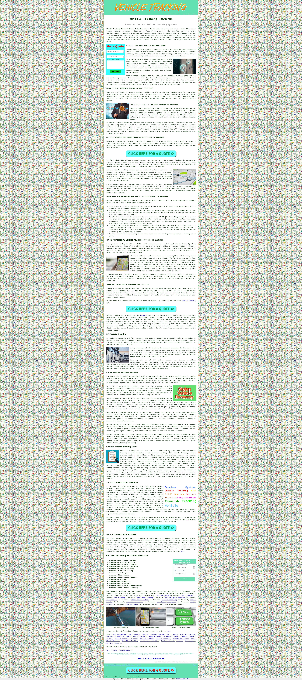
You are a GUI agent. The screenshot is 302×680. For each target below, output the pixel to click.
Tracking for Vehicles (115, 637)
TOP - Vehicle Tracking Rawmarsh (119, 650)
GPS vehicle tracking (153, 490)
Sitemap (107, 665)
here (182, 551)
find (112, 538)
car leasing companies (166, 602)
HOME (169, 14)
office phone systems (140, 600)
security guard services (175, 598)
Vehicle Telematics (181, 639)
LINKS (174, 14)
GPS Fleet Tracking (113, 643)
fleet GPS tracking (137, 459)
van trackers (190, 509)
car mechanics (111, 600)
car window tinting (145, 598)
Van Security (134, 634)
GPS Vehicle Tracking (171, 637)
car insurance (187, 595)
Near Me (139, 665)
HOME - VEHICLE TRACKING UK (151, 658)
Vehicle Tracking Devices (153, 634)
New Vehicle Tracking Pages (117, 665)
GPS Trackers (172, 634)
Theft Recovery (154, 637)
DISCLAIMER (192, 14)
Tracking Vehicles (188, 634)
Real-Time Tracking (130, 641)
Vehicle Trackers (163, 639)
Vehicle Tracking (130, 665)
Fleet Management (119, 634)
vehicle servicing (169, 600)
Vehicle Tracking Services (126, 639)
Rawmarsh (143, 315)
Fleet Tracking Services (136, 637)
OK (188, 679)
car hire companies (134, 602)
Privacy (195, 665)
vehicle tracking (139, 49)
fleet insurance (162, 595)
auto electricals (132, 604)
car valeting (119, 598)
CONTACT (185, 14)
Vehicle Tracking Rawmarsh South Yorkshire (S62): (127, 29)
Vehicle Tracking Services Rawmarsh (127, 556)
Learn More (180, 679)
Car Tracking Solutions (149, 641)
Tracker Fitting (147, 639)
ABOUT (179, 14)
